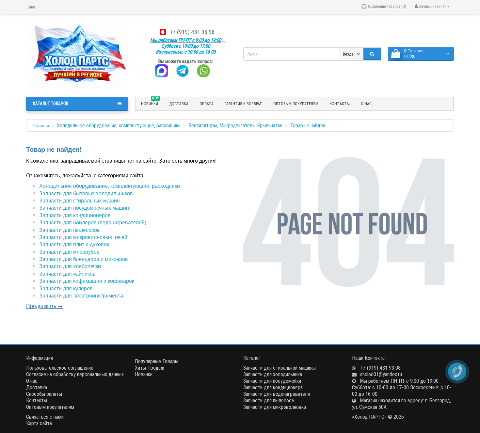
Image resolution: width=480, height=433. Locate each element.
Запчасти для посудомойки (272, 380)
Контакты (339, 103)
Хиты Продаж (149, 367)
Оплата (207, 103)
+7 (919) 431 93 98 (192, 32)
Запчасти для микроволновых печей (83, 237)
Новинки (143, 374)
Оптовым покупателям (295, 103)
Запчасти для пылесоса (268, 400)
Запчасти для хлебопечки (70, 266)
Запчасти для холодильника (272, 374)
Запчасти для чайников (67, 273)
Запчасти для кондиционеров (75, 215)
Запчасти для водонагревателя (276, 394)
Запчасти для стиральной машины (279, 367)
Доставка (178, 103)
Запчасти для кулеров (66, 288)
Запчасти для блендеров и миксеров (83, 259)
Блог (31, 7)
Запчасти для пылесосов (69, 229)
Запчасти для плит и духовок (74, 244)
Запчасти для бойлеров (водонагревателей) (92, 222)
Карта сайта (39, 423)
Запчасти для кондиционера (273, 387)
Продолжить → (44, 306)
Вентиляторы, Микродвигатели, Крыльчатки (235, 125)
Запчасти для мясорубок (69, 251)
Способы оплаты (44, 394)
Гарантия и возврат (243, 103)
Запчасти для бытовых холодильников (86, 193)
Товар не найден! (308, 125)
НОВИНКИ (150, 103)
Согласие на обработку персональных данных (75, 374)
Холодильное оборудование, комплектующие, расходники (119, 125)
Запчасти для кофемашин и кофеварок (86, 280)
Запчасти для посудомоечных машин (84, 207)
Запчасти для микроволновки (274, 407)
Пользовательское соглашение (59, 367)
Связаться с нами (45, 416)
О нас (366, 103)
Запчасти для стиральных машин (79, 200)
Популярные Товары (156, 361)
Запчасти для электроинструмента (81, 295)
